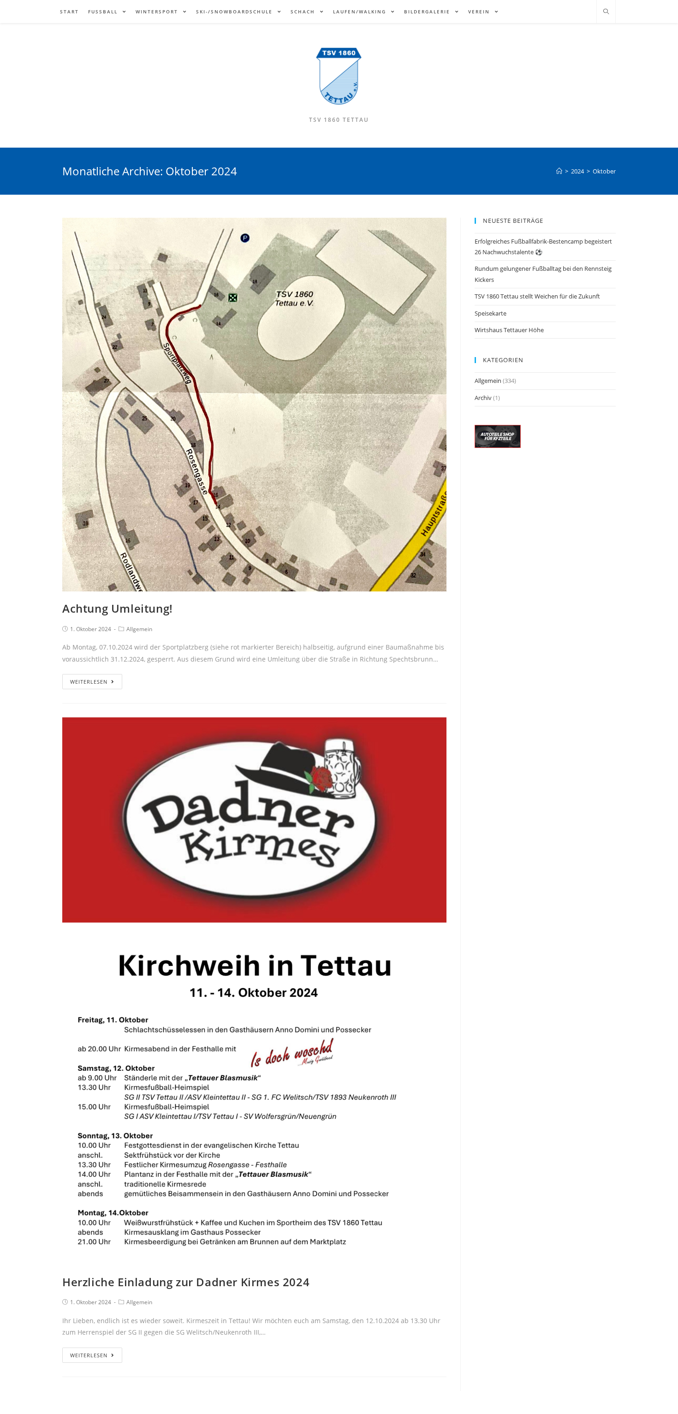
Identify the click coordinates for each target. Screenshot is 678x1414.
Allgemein (139, 629)
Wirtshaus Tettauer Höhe (509, 330)
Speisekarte (490, 313)
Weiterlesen (88, 681)
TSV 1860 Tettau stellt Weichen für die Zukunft (537, 296)
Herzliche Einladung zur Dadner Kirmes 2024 (185, 1281)
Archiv (483, 398)
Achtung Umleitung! (117, 608)
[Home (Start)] (559, 171)
